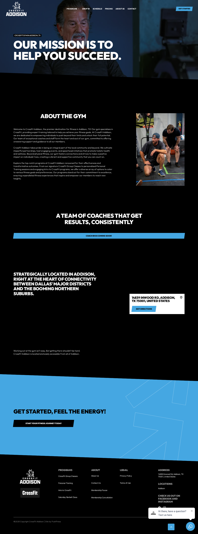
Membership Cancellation (101, 497)
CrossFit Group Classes (68, 476)
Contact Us (96, 483)
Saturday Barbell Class (67, 497)
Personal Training (65, 483)
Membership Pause (99, 490)
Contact (132, 9)
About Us (95, 476)
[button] (73, 8)
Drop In (86, 9)
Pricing (108, 9)
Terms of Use (125, 483)
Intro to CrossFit (64, 490)
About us (120, 9)
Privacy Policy (126, 476)
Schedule (97, 9)
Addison (161, 488)
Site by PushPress (53, 521)
